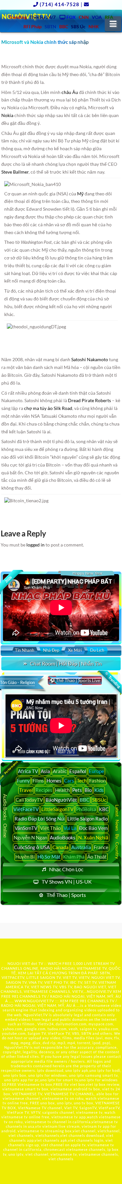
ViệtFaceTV (26, 809)
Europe (96, 771)
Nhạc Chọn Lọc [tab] (66, 869)
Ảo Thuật (97, 857)
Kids (99, 790)
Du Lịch (97, 650)
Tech (82, 780)
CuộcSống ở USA (32, 847)
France (101, 847)
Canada (60, 847)
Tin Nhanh (24, 650)
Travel (26, 790)
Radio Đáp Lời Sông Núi (40, 819)
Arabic (60, 771)
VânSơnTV (26, 828)
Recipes (43, 790)
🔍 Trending (112, 680)
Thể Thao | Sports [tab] (66, 895)
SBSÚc (99, 800)
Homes (54, 780)
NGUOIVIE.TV (99, 991)
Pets (77, 790)
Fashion (97, 780)
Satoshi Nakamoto (89, 359)
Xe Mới (75, 650)
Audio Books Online (5, 816)
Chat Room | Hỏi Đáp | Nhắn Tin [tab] (66, 663)
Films (38, 780)
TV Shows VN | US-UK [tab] (67, 881)
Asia (45, 771)
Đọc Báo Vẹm (93, 828)
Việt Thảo (50, 828)
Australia (81, 847)
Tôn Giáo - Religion (17, 682)
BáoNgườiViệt (61, 800)
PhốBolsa (86, 809)
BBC (84, 800)
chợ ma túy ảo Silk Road (48, 408)
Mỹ (80, 193)
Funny (23, 780)
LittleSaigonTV (57, 809)
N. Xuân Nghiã (93, 837)
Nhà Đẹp (51, 650)
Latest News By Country (117, 831)
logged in (35, 544)
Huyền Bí (25, 857)
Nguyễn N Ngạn (30, 837)
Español (77, 771)
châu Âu (69, 92)
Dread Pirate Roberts (89, 400)
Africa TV (28, 771)
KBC (104, 809)
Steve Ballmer (15, 172)
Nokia (7, 115)
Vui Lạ (69, 828)
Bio (88, 790)
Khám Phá (74, 857)
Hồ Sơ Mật (49, 857)
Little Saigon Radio (87, 819)
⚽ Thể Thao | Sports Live (74, 680)
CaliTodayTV (29, 800)
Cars (69, 780)
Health (62, 790)
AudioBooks (62, 837)
